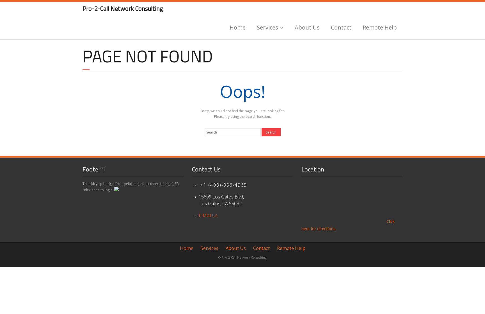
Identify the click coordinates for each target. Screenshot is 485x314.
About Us (307, 27)
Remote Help (380, 27)
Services (267, 27)
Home (238, 27)
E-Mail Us (208, 215)
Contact (341, 27)
